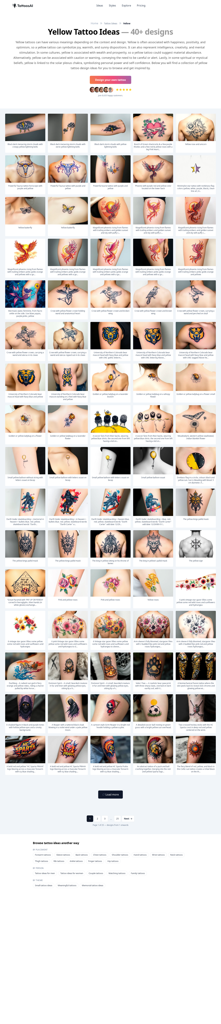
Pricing (141, 5)
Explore (126, 5)
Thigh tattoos (41, 861)
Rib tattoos (59, 861)
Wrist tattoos (158, 854)
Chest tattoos (99, 854)
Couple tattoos (96, 873)
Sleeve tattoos (63, 854)
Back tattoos (82, 854)
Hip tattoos (112, 861)
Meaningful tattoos (67, 885)
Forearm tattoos (43, 854)
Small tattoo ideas (43, 885)
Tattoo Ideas (110, 23)
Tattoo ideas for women (71, 873)
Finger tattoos (95, 861)
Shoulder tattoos (120, 854)
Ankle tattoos (76, 861)
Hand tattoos (140, 854)
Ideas (99, 5)
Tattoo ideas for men (45, 873)
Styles (112, 5)
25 (117, 818)
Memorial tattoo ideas (92, 885)
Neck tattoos (176, 854)
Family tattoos (138, 873)
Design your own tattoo (110, 80)
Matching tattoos (117, 873)
